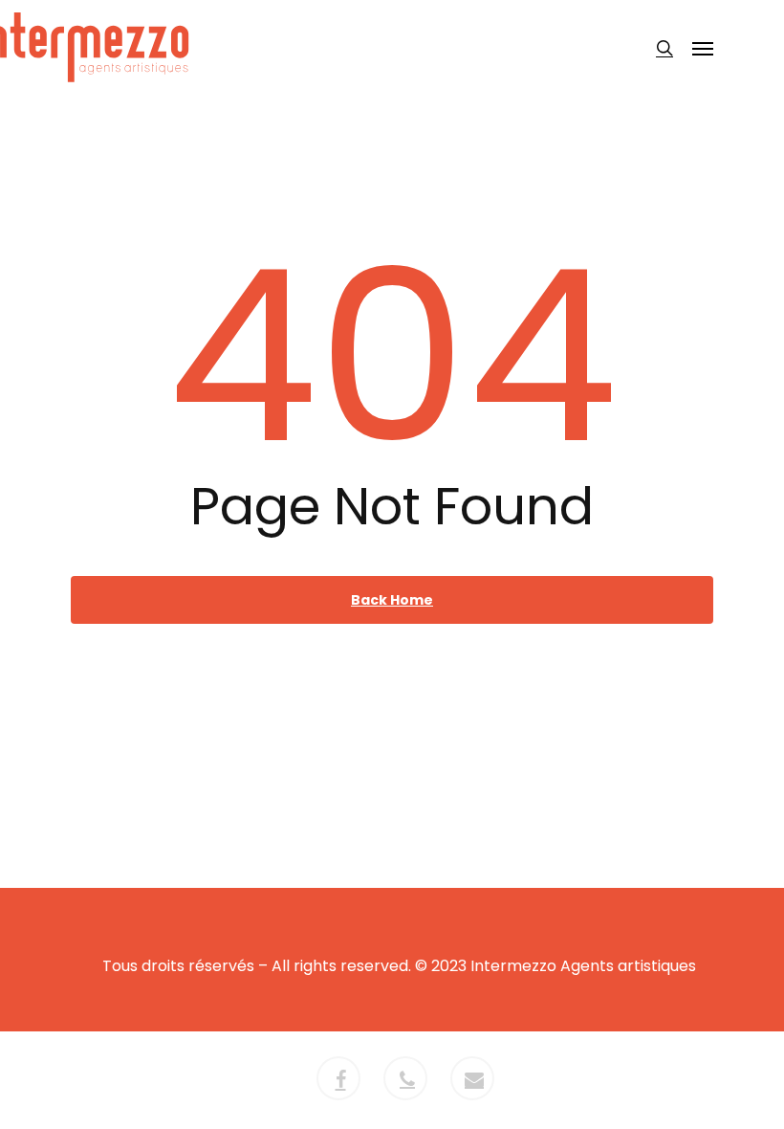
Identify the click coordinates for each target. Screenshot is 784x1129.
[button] (702, 47)
